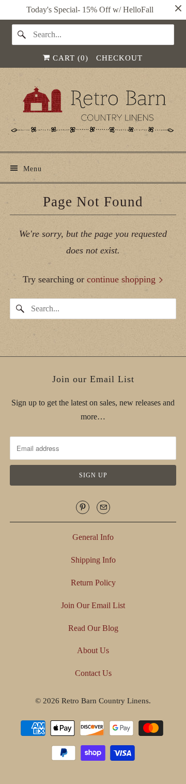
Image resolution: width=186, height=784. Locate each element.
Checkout (119, 58)
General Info (93, 537)
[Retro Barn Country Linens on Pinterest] (82, 507)
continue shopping (122, 279)
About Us (93, 650)
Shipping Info (93, 559)
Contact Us (93, 673)
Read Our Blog (93, 628)
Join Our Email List (93, 605)
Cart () (69, 58)
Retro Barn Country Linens (105, 701)
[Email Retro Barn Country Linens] (103, 507)
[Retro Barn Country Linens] (93, 113)
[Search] (22, 34)
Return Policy (93, 582)
